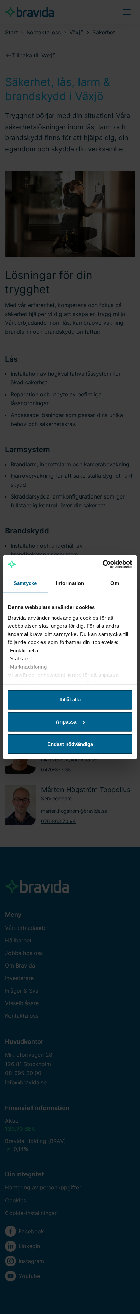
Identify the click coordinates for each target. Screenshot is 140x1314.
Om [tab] (114, 583)
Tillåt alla (70, 699)
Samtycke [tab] (25, 583)
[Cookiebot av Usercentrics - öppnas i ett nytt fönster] (102, 564)
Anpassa (66, 722)
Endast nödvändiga (70, 744)
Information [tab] (70, 583)
